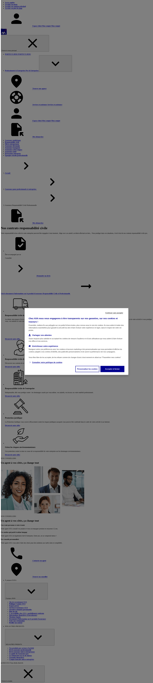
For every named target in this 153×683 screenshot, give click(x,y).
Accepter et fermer (112, 369)
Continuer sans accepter (114, 313)
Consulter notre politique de (47, 362)
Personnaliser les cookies (87, 369)
